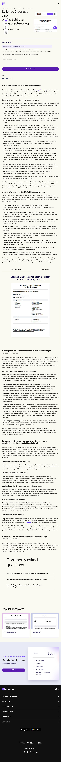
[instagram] (27, 752)
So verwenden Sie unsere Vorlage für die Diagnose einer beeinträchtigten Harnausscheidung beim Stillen (27, 51)
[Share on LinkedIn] (3, 78)
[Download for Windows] (36, 729)
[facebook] (24, 752)
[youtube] (37, 752)
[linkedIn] (30, 752)
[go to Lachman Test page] (45, 621)
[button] (58, 3)
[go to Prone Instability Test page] (16, 621)
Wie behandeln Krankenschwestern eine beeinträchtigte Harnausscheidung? (20, 54)
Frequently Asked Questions (9, 59)
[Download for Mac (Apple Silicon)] (25, 729)
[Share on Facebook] (7, 78)
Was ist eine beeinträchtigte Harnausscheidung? (14, 46)
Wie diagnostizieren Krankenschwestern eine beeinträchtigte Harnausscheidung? (21, 49)
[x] (34, 752)
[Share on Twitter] (11, 78)
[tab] (16, 269)
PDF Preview (6, 57)
